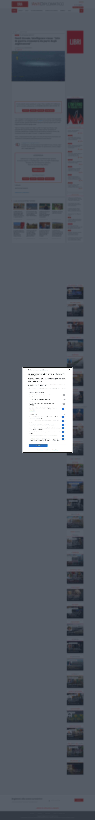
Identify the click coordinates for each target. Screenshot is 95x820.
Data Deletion (40, 450)
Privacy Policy (55, 450)
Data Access (47, 450)
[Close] (70, 370)
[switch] (63, 395)
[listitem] (47, 392)
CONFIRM (38, 445)
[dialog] (47, 410)
